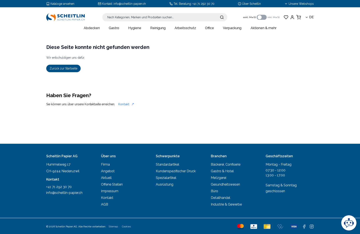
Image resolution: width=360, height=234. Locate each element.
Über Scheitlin (251, 3)
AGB (104, 204)
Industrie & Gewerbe (226, 204)
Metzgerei (218, 178)
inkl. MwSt (274, 17)
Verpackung (232, 28)
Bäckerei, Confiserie (225, 164)
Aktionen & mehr (263, 28)
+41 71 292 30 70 (203, 3)
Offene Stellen (112, 184)
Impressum (109, 191)
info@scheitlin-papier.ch (130, 3)
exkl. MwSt (249, 17)
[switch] (262, 17)
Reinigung (158, 28)
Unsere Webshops (301, 3)
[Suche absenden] (222, 17)
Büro (214, 191)
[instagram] (312, 226)
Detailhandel (220, 198)
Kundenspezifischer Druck (176, 171)
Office (209, 28)
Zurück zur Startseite (63, 68)
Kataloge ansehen (62, 3)
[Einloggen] (292, 17)
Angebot (108, 171)
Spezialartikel (166, 178)
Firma (105, 164)
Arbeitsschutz (185, 28)
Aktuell (106, 178)
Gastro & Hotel (222, 171)
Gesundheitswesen (225, 184)
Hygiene (134, 28)
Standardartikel (167, 164)
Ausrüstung (164, 184)
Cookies (126, 226)
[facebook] (304, 226)
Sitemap (113, 226)
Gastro (114, 28)
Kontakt (123, 104)
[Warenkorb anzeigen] (298, 17)
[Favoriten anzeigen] (286, 17)
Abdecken (92, 28)
